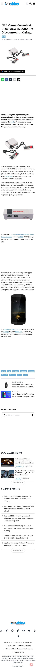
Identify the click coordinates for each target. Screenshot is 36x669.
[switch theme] (30, 3)
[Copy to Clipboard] (18, 79)
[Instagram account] (12, 630)
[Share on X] (10, 79)
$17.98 (20, 237)
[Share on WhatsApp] (2, 79)
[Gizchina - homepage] (11, 4)
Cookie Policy (11, 646)
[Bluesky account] (29, 630)
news (3, 371)
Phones (19, 466)
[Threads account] (35, 630)
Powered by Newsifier (18, 666)
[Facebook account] (7, 630)
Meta (18, 478)
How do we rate (19, 652)
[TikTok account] (18, 630)
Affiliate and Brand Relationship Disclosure (19, 649)
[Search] (27, 4)
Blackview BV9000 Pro (12, 329)
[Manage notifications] (31, 664)
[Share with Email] (14, 79)
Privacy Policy (27, 642)
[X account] (1, 630)
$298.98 (18, 332)
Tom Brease (9, 39)
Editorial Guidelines (24, 646)
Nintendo (8, 176)
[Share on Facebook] (6, 79)
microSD (31, 371)
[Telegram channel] (18, 636)
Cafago (6, 332)
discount (4, 375)
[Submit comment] (32, 415)
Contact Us (16, 642)
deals (25, 375)
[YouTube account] (23, 630)
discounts (23, 371)
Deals (19, 375)
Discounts (12, 375)
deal (12, 122)
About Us (7, 642)
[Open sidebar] (2, 4)
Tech (3, 36)
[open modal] (34, 4)
